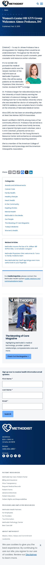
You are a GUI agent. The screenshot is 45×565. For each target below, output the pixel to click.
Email (9, 401)
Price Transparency (9, 483)
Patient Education (8, 496)
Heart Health (10, 200)
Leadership (6, 539)
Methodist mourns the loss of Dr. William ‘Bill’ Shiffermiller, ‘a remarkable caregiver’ (21, 247)
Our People (9, 219)
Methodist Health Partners (11, 510)
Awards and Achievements (15, 185)
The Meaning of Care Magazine (17, 223)
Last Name (11, 390)
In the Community (12, 204)
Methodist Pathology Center (12, 522)
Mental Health (10, 212)
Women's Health (11, 230)
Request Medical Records (11, 486)
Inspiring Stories (11, 208)
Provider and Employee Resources (18, 505)
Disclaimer (31, 554)
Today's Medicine (11, 227)
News (6, 10)
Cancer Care (10, 189)
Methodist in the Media (14, 215)
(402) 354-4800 (8, 449)
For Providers (7, 516)
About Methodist (10, 531)
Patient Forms (7, 490)
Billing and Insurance (9, 480)
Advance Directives (9, 493)
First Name (11, 379)
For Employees (7, 513)
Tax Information (8, 519)
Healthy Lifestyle (11, 196)
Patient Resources (11, 472)
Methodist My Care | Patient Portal (14, 477)
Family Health (10, 193)
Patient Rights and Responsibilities (14, 499)
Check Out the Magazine (17, 356)
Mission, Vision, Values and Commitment (17, 536)
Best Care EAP (7, 525)
